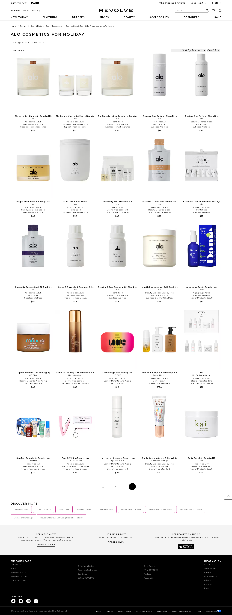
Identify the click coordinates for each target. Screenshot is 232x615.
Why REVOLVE (151, 570)
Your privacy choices (207, 611)
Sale (217, 17)
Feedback (148, 574)
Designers (192, 17)
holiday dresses (84, 509)
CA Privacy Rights (144, 611)
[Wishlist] (213, 10)
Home (13, 26)
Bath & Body (36, 26)
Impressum (162, 611)
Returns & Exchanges (87, 570)
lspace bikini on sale (131, 509)
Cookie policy (124, 611)
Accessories (159, 17)
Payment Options (19, 576)
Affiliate (207, 580)
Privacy (109, 611)
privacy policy (46, 544)
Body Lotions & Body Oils (77, 26)
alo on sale (64, 509)
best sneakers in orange (191, 509)
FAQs (13, 568)
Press (206, 588)
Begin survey (116, 542)
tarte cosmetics (43, 509)
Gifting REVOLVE (86, 578)
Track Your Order (18, 580)
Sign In (216, 3)
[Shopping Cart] (220, 10)
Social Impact (210, 568)
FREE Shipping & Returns (172, 3)
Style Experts (149, 566)
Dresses (78, 17)
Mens (26, 10)
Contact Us (16, 564)
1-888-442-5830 (18, 572)
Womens (15, 10)
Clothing (49, 17)
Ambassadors (210, 576)
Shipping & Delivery (87, 566)
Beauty (36, 10)
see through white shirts (160, 509)
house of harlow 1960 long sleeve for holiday (61, 518)
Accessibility (149, 578)
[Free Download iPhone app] (186, 548)
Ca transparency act (182, 611)
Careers (207, 572)
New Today (19, 17)
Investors (208, 584)
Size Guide (82, 574)
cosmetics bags (21, 509)
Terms (98, 611)
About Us (208, 564)
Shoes (104, 17)
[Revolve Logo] (116, 12)
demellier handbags (23, 518)
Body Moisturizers (54, 26)
